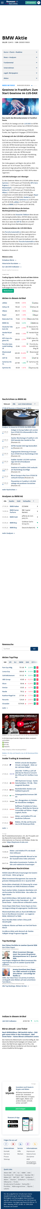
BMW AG (5, 323)
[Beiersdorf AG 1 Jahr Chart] (32, 319)
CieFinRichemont (8, 675)
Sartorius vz (23, 200)
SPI (14, 1173)
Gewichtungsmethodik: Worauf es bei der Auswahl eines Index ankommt (23, 857)
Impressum (31, 1151)
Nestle (4, 691)
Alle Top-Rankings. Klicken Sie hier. (14, 986)
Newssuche (7, 644)
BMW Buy (13, 523)
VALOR (4, 42)
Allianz (4, 192)
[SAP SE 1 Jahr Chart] (35, 358)
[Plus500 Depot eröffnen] (11, 3)
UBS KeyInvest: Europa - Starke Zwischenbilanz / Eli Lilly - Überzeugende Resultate (26, 783)
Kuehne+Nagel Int (8, 695)
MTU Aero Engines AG (7, 339)
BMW (11, 204)
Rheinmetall (6, 188)
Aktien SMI (7, 1173)
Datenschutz (31, 1154)
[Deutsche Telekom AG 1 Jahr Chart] (32, 328)
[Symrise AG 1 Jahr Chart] (33, 368)
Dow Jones (19, 1175)
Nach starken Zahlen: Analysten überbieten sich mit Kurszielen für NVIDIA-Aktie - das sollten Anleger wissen (19, 892)
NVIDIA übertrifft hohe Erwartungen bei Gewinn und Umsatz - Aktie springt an (19, 874)
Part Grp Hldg (7, 667)
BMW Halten (14, 506)
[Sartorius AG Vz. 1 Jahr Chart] (32, 363)
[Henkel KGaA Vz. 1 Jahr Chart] (32, 334)
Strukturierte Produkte (12, 1184)
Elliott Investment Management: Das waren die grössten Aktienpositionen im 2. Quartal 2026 (19, 880)
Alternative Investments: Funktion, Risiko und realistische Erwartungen (23, 863)
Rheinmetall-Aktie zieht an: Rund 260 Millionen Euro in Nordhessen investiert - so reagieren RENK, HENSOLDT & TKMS (19, 914)
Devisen (13, 1180)
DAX (28, 1173)
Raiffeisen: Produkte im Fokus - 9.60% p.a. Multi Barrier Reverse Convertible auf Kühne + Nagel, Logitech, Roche (26, 809)
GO (34, 649)
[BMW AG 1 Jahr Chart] (34, 323)
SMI (22, 1177)
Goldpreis (29, 1177)
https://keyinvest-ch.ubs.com (17, 842)
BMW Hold (14, 517)
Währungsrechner (18, 1186)
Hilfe (19, 1151)
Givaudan (5, 704)
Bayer (36, 195)
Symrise (5, 183)
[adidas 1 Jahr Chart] (35, 303)
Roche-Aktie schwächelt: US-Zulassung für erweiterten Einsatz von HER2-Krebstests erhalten (19, 885)
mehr (4, 708)
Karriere (7, 1154)
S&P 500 (16, 1177)
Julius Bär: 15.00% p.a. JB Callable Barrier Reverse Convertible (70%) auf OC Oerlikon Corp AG (26, 774)
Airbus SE (5, 190)
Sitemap (7, 1159)
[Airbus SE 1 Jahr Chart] (34, 307)
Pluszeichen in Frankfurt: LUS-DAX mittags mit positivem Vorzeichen (23, 482)
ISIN (16, 42)
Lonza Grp (6, 671)
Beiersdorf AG (7, 319)
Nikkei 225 (7, 1177)
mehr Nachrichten (8, 490)
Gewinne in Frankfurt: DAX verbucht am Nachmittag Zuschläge (24, 468)
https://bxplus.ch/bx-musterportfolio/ (14, 750)
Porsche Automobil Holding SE (7, 346)
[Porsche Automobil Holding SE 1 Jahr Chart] (32, 346)
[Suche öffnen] (38, 2)
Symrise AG (6, 368)
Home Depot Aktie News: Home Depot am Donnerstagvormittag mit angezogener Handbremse (19, 907)
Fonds (16, 1182)
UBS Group (6, 679)
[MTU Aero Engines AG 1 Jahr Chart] (32, 339)
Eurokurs (31, 1180)
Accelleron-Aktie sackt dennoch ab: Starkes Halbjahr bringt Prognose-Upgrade (17, 932)
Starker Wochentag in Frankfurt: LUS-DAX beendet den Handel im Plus (24, 439)
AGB (28, 1159)
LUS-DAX (27, 124)
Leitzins (6, 1189)
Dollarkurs (22, 1180)
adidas (16, 202)
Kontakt (6, 1151)
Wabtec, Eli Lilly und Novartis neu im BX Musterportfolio (20, 735)
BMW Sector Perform (14, 511)
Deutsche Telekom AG (7, 328)
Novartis (5, 700)
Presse (6, 1157)
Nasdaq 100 (29, 1175)
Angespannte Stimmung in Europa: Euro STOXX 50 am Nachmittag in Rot (24, 453)
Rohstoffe (25, 1184)
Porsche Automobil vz (13, 232)
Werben (20, 1154)
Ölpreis (29, 1186)
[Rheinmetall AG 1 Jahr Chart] (32, 353)
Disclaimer (30, 1157)
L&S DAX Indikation (9, 1021)
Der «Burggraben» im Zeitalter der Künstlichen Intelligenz (26, 801)
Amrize (4, 688)
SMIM (23, 1173)
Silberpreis (8, 1182)
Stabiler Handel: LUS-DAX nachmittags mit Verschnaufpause (23, 461)
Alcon (4, 684)
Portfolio (7, 1186)
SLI (18, 1173)
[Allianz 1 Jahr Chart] (35, 311)
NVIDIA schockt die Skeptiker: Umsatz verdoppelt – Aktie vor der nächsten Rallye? (26, 765)
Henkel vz (27, 197)
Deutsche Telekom (22, 215)
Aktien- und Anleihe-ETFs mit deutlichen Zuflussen (25, 817)
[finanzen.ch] (12, 1)
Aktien (6, 1180)
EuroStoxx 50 (8, 1175)
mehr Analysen (7, 533)
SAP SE (18, 222)
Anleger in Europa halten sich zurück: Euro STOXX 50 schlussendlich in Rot (24, 431)
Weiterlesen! (8, 291)
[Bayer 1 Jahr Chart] (35, 315)
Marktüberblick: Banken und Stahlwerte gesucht (25, 790)
